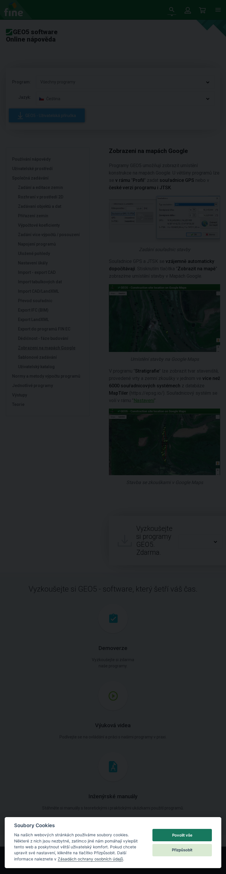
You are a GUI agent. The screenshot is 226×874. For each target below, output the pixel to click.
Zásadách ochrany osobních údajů (90, 859)
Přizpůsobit (182, 849)
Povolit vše (182, 835)
